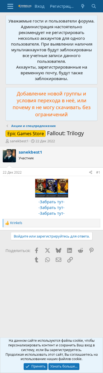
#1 (98, 172)
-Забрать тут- (51, 201)
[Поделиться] (90, 172)
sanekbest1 (19, 141)
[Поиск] (93, 6)
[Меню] (10, 6)
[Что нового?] (82, 6)
